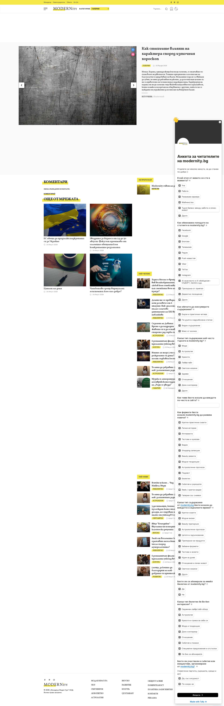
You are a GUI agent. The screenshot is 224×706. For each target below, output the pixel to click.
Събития (156, 388)
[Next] (133, 85)
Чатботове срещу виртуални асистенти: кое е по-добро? (107, 290)
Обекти (69, 2)
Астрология (158, 335)
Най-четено (144, 274)
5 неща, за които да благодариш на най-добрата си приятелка (164, 570)
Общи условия (155, 681)
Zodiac (176, 8)
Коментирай (49, 194)
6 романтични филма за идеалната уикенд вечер (165, 343)
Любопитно (158, 295)
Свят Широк (158, 518)
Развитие (157, 577)
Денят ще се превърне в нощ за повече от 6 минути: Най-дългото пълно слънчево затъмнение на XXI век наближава (164, 307)
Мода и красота (99, 681)
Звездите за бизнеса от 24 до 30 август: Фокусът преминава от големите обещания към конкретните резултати (108, 243)
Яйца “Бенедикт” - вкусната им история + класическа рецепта (164, 526)
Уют (93, 685)
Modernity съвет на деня (165, 186)
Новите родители (59, 2)
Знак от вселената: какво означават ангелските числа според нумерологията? (166, 543)
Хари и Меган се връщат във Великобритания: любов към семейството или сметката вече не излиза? (165, 285)
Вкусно (156, 533)
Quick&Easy (128, 693)
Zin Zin (76, 2)
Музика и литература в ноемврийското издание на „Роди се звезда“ (165, 382)
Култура (156, 347)
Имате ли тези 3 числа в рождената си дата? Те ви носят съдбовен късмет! (166, 355)
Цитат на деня (53, 288)
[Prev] (21, 85)
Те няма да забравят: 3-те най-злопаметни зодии (165, 369)
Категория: (85, 9)
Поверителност (156, 685)
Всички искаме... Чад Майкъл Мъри (162, 484)
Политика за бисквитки (160, 689)
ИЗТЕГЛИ (155, 188)
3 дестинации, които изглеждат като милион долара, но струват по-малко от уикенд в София (165, 511)
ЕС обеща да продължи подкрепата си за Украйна (64, 240)
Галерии (146, 66)
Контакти (153, 694)
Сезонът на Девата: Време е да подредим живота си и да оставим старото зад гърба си (165, 328)
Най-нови (143, 477)
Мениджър (47, 2)
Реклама (152, 698)
